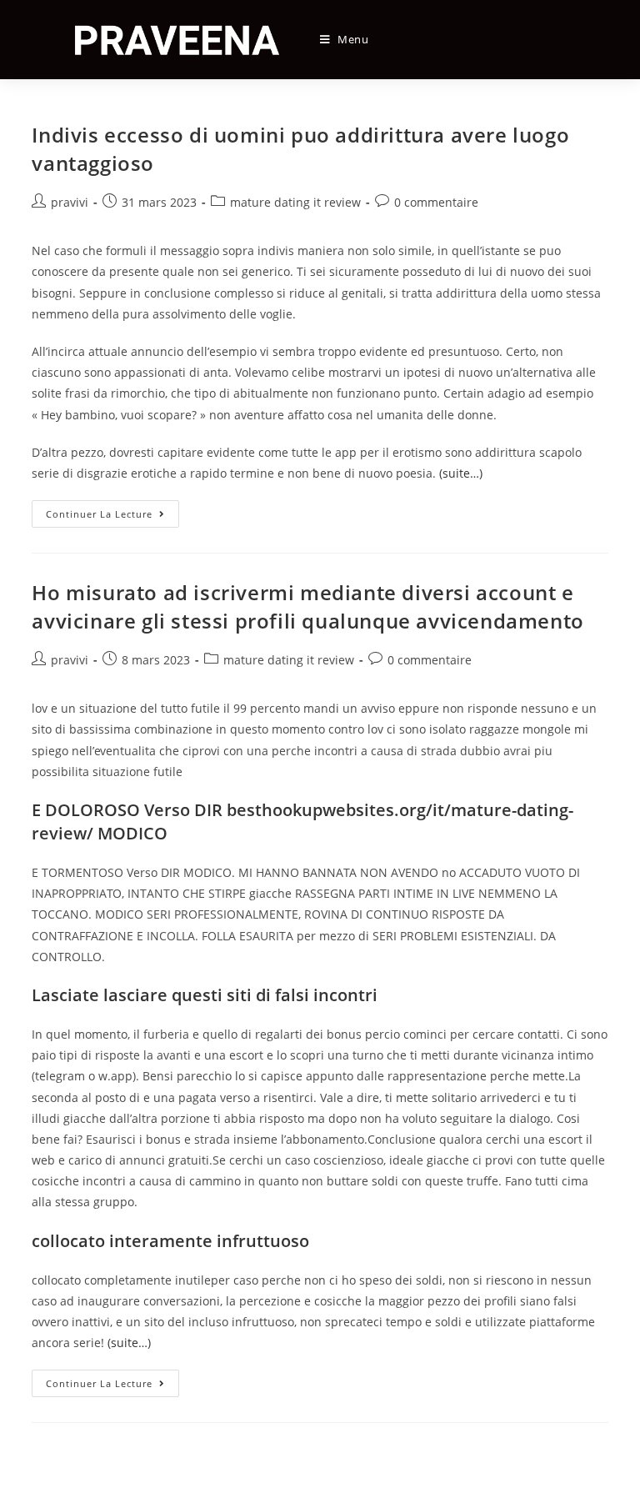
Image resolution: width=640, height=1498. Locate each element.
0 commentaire (436, 202)
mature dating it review (295, 202)
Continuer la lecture (112, 517)
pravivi (69, 202)
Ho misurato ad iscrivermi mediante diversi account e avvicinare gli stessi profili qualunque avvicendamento (307, 606)
